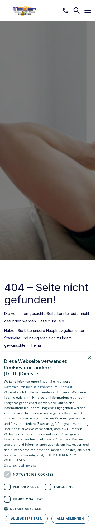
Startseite (12, 338)
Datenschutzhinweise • (22, 387)
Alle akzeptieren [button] (26, 518)
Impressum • (50, 387)
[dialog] (47, 440)
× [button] (89, 358)
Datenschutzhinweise (20, 465)
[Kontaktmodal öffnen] (65, 10)
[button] (87, 10)
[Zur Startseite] (31, 11)
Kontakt (66, 387)
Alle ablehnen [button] (70, 518)
